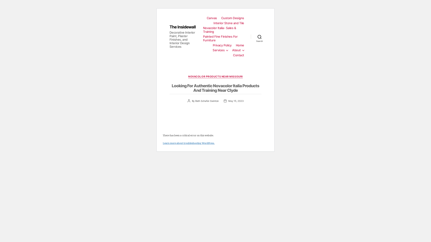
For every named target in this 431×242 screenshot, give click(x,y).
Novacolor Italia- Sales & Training (219, 29)
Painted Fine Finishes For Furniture (220, 38)
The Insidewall (183, 27)
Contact (238, 55)
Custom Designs (232, 18)
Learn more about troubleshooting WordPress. (189, 143)
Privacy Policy (222, 45)
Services (219, 50)
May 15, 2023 (235, 100)
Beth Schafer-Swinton (207, 100)
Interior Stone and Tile (228, 23)
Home (240, 45)
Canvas (212, 18)
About (236, 50)
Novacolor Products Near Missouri (215, 76)
